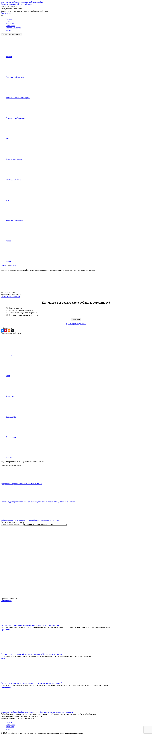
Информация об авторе (10, 297)
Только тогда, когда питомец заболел (23, 313)
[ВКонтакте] (2, 330)
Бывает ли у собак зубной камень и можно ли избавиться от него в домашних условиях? (37, 712)
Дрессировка (11, 437)
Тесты (8, 30)
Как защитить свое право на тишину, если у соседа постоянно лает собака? (31, 683)
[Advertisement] (19, 561)
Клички (9, 458)
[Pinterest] (5, 330)
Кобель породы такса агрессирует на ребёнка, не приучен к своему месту (30, 520)
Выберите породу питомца (11, 34)
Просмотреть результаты (76, 324)
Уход (3, 658)
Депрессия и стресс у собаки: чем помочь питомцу (21, 484)
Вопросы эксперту (13, 28)
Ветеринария (11, 417)
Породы (9, 355)
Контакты (10, 23)
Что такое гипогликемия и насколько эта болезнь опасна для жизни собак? (31, 625)
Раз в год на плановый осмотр (21, 310)
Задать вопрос (6, 13)
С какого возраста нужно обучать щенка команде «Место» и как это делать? (31, 654)
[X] (12, 330)
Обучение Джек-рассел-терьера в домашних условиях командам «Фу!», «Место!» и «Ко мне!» (39, 502)
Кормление (10, 396)
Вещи (8, 376)
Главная (9, 19)
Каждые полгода (15, 308)
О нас (8, 21)
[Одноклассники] (9, 330)
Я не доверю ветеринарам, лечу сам (23, 315)
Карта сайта (10, 26)
